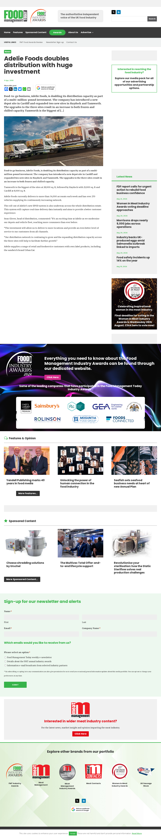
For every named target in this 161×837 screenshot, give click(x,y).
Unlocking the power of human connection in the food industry (77, 483)
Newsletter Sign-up (55, 42)
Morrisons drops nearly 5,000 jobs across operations (132, 223)
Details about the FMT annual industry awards (29, 661)
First (6, 622)
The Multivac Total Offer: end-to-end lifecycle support (80, 564)
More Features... (27, 493)
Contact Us (71, 42)
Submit (15, 685)
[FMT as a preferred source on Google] (46, 88)
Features (18, 33)
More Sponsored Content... (22, 579)
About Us (73, 33)
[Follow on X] (114, 12)
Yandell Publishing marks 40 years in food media (25, 481)
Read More (137, 833)
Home (7, 33)
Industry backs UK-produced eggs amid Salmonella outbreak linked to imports (131, 242)
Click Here (53, 377)
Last (84, 622)
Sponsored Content (35, 33)
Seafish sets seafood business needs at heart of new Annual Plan (132, 483)
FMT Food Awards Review (31, 42)
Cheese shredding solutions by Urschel (25, 564)
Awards (57, 32)
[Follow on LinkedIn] (119, 12)
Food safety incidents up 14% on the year (133, 259)
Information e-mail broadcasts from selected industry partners (37, 665)
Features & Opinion (22, 438)
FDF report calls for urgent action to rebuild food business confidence (134, 190)
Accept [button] (72, 833)
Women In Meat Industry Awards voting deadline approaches (133, 207)
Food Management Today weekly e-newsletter (29, 657)
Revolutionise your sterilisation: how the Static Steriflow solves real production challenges (132, 567)
